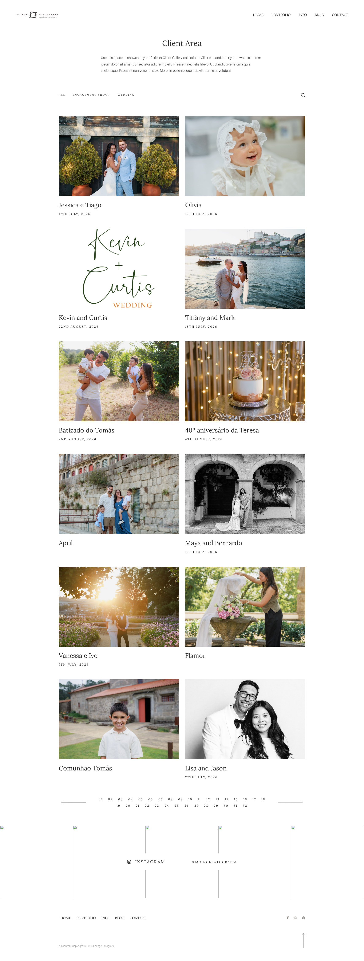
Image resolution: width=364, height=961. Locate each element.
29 (216, 806)
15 (236, 799)
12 (208, 799)
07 (160, 799)
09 (180, 799)
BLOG (319, 15)
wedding (126, 94)
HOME (258, 15)
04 (130, 799)
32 (245, 806)
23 (157, 806)
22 (147, 806)
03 (120, 799)
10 (190, 799)
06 (150, 799)
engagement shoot (91, 94)
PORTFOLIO (281, 15)
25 (177, 806)
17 (254, 799)
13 (218, 799)
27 (196, 806)
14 (227, 799)
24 (167, 806)
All (62, 94)
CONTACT (340, 15)
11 (199, 799)
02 (110, 799)
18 (263, 799)
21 (138, 806)
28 (206, 806)
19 (118, 806)
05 (140, 799)
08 (170, 799)
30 (226, 806)
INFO (303, 15)
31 (236, 806)
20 (128, 806)
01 (101, 799)
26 (187, 806)
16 (245, 799)
